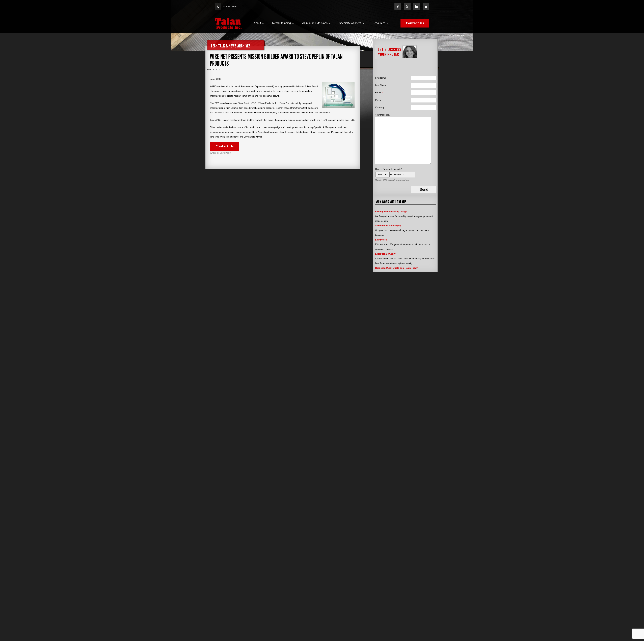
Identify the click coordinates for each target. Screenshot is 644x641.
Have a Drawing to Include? (388, 169)
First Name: (381, 78)
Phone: (378, 100)
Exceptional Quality (385, 254)
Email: (379, 92)
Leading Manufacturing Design (391, 211)
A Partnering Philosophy (388, 225)
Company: (380, 107)
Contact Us (415, 23)
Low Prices (381, 239)
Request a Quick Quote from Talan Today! (396, 268)
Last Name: (380, 85)
